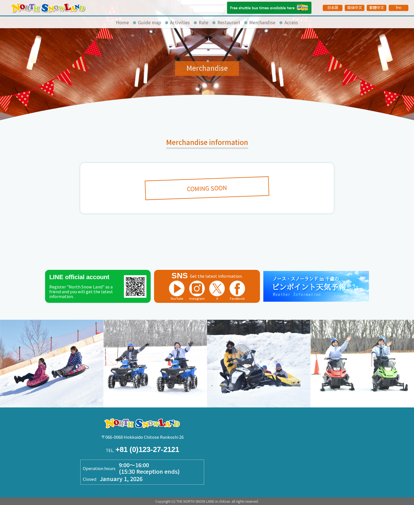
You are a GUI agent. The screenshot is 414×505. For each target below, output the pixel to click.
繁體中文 (376, 7)
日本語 (332, 7)
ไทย (398, 7)
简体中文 (354, 7)
